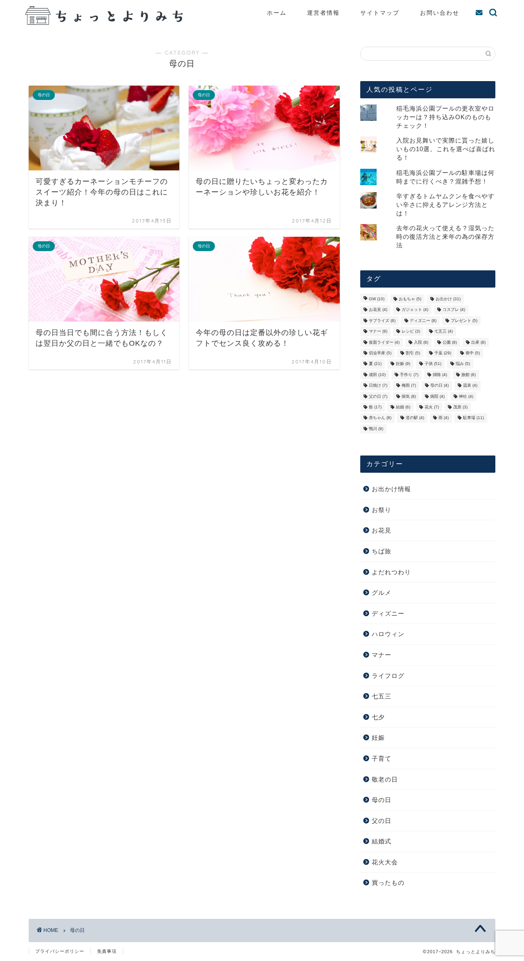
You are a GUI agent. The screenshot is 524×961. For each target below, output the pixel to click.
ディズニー (423, 320)
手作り (409, 374)
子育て (381, 758)
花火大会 (385, 862)
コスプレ (454, 310)
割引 (413, 353)
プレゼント (464, 320)
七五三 (443, 331)
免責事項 (107, 951)
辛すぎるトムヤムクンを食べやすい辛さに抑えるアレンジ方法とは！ (445, 205)
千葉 (442, 353)
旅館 (468, 374)
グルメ (381, 592)
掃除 (440, 374)
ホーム (277, 12)
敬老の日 (385, 779)
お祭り (381, 509)
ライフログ (388, 675)
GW (376, 299)
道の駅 (415, 418)
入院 (421, 342)
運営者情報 (323, 12)
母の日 (439, 385)
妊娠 (403, 364)
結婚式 (381, 841)
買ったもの (388, 882)
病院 (437, 396)
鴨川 (376, 428)
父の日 (378, 396)
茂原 (460, 407)
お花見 (378, 310)
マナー (378, 331)
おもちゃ (410, 299)
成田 (377, 374)
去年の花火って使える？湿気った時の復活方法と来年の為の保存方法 (445, 236)
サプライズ (382, 320)
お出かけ (448, 299)
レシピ (411, 331)
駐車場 (473, 418)
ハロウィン (388, 633)
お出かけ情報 (391, 488)
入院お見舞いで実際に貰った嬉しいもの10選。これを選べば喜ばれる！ (445, 149)
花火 (432, 407)
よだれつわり (391, 572)
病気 (409, 396)
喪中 (472, 353)
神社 (466, 396)
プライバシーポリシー (59, 951)
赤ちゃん (380, 418)
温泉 (470, 385)
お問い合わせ (439, 12)
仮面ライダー (384, 342)
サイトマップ (380, 12)
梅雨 (409, 385)
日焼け (378, 385)
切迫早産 (380, 353)
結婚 (403, 407)
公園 (450, 342)
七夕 (378, 717)
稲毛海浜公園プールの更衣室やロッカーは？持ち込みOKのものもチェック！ (445, 117)
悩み (463, 364)
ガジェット (415, 310)
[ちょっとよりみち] (106, 22)
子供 (433, 364)
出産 (478, 342)
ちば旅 (381, 551)
